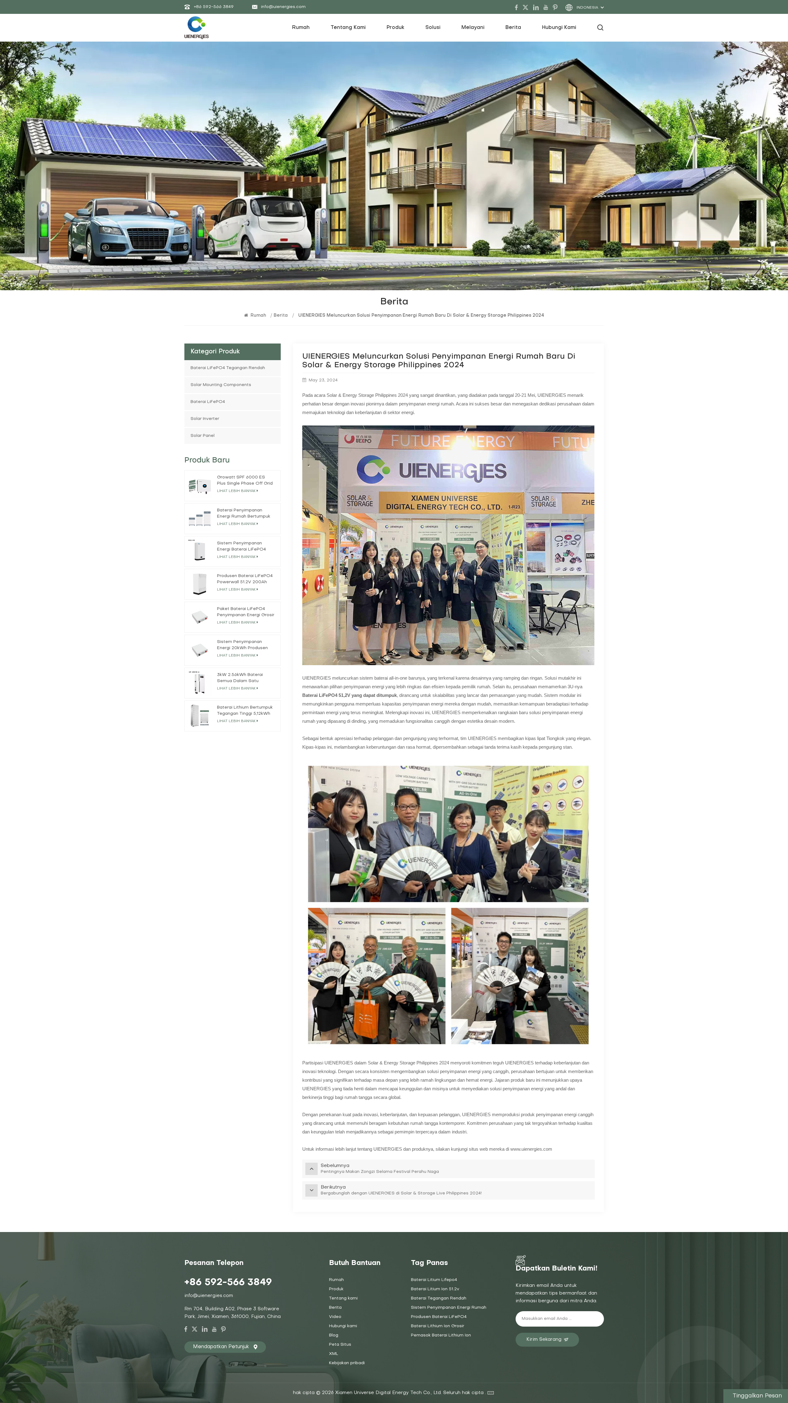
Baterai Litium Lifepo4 (434, 1280)
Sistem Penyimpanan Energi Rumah (448, 1308)
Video (335, 1317)
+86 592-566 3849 (214, 7)
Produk (395, 27)
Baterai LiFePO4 (208, 402)
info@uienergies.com (283, 7)
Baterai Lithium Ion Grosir (437, 1326)
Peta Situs (340, 1345)
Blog (333, 1335)
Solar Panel (203, 436)
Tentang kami (343, 1298)
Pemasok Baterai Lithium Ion (441, 1335)
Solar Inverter (205, 419)
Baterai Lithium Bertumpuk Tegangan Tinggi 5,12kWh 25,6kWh (245, 711)
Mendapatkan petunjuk (221, 1346)
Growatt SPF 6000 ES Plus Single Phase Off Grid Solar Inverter (245, 481)
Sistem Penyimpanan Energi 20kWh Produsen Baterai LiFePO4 (242, 645)
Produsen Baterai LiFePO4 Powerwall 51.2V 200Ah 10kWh (245, 579)
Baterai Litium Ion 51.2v (435, 1289)
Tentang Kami (348, 27)
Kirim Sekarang (543, 1339)
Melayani (472, 27)
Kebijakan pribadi (347, 1363)
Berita (513, 27)
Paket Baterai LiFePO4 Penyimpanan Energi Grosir (245, 612)
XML (333, 1354)
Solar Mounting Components (221, 385)
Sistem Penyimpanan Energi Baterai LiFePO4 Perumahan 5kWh (241, 547)
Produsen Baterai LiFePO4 (439, 1317)
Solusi (432, 27)
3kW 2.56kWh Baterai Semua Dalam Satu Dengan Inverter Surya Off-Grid (241, 678)
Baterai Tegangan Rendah (438, 1298)
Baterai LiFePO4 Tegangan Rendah (228, 368)
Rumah (301, 27)
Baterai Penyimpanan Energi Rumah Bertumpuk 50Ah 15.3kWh (243, 514)
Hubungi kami (559, 27)
